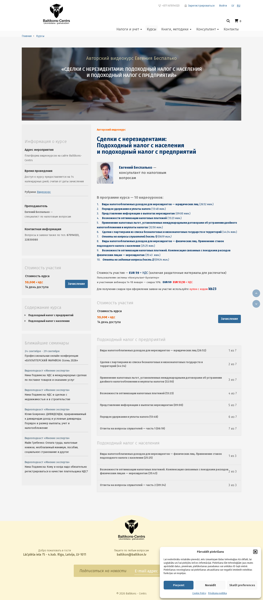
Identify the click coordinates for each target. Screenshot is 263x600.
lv (232, 5)
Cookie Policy (199, 593)
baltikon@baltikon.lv (131, 554)
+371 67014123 (170, 5)
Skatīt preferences (242, 585)
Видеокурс (44, 192)
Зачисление (76, 284)
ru (238, 5)
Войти (223, 5)
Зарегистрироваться (200, 5)
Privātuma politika (217, 593)
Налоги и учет (128, 29)
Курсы (151, 29)
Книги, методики (175, 29)
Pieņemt (178, 585)
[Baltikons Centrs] (56, 14)
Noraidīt (210, 585)
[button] (255, 552)
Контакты (231, 29)
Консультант (206, 29)
